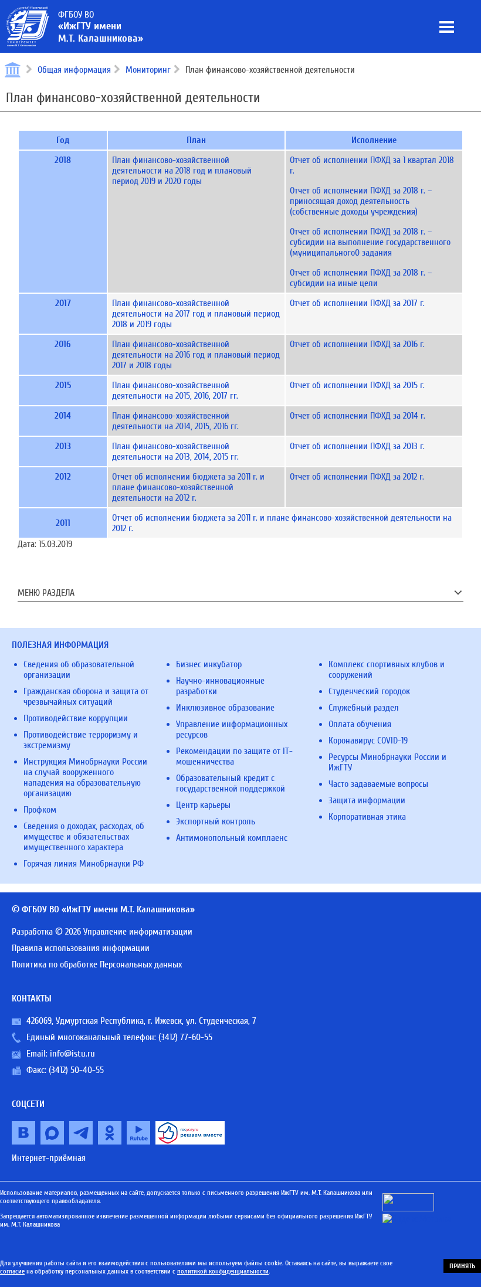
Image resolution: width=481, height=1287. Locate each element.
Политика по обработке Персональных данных (97, 964)
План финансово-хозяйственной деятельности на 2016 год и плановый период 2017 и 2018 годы (196, 355)
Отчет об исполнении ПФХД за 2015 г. (357, 385)
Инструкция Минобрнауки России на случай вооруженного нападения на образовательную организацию (85, 777)
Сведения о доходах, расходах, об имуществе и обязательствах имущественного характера (83, 837)
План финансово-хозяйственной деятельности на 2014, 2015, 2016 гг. (175, 421)
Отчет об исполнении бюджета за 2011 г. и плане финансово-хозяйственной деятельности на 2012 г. (188, 487)
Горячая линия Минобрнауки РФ (83, 863)
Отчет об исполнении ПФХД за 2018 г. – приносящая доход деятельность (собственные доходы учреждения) (361, 201)
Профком (39, 809)
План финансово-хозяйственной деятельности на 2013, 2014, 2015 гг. (175, 451)
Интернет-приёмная (49, 1158)
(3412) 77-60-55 (185, 1037)
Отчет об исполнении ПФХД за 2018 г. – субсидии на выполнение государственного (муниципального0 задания (370, 242)
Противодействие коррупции (75, 718)
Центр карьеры (203, 805)
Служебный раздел (363, 707)
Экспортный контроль (215, 821)
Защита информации (366, 800)
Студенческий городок (369, 691)
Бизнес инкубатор (209, 664)
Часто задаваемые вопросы (378, 784)
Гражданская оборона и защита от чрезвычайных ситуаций (85, 696)
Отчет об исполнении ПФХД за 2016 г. (357, 344)
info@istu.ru (72, 1053)
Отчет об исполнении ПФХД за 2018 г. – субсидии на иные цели (361, 277)
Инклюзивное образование (225, 707)
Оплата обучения (359, 724)
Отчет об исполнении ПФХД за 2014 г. (357, 415)
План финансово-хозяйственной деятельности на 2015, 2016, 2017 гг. (175, 390)
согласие (12, 1271)
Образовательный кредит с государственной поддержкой (230, 783)
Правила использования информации (81, 948)
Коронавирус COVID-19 (368, 740)
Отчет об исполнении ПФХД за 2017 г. (357, 303)
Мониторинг (148, 69)
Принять (462, 1266)
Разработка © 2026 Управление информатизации (102, 931)
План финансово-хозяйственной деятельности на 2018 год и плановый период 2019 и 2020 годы (182, 170)
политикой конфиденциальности (223, 1271)
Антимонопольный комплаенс (231, 838)
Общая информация (74, 69)
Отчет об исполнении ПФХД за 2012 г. (357, 476)
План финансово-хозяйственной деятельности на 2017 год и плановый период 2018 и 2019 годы (196, 314)
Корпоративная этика (367, 816)
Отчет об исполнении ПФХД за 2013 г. (357, 446)
